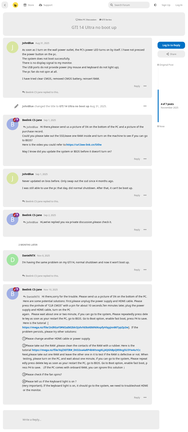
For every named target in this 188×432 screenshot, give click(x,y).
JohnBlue (32, 127)
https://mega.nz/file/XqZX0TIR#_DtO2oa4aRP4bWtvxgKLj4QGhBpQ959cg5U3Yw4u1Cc (86, 350)
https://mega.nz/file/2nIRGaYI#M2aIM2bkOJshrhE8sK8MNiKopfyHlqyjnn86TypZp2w (75, 327)
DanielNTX (33, 296)
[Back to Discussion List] (4, 4)
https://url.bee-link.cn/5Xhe (84, 144)
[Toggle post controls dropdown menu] (145, 86)
